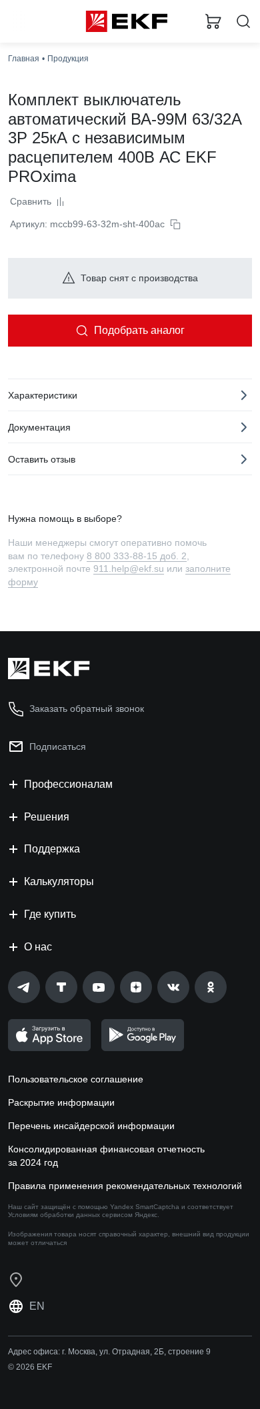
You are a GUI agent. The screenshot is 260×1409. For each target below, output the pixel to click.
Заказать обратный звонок (86, 708)
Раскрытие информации (61, 1102)
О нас (38, 946)
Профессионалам (68, 784)
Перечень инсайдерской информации (91, 1125)
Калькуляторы (59, 881)
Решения (46, 816)
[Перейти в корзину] (213, 21)
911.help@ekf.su (128, 568)
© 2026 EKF (30, 1367)
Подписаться (57, 746)
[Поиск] (243, 21)
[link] (24, 987)
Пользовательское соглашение (75, 1079)
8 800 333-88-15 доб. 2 (137, 556)
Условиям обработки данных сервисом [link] (70, 1214)
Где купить (50, 914)
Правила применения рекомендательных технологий (125, 1185)
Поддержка (52, 848)
